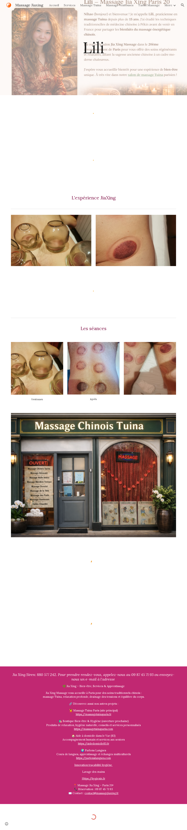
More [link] (168, 5)
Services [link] (69, 5)
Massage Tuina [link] (90, 5)
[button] (182, 5)
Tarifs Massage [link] (149, 5)
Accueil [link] (54, 5)
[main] (93, 47)
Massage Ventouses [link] (119, 5)
